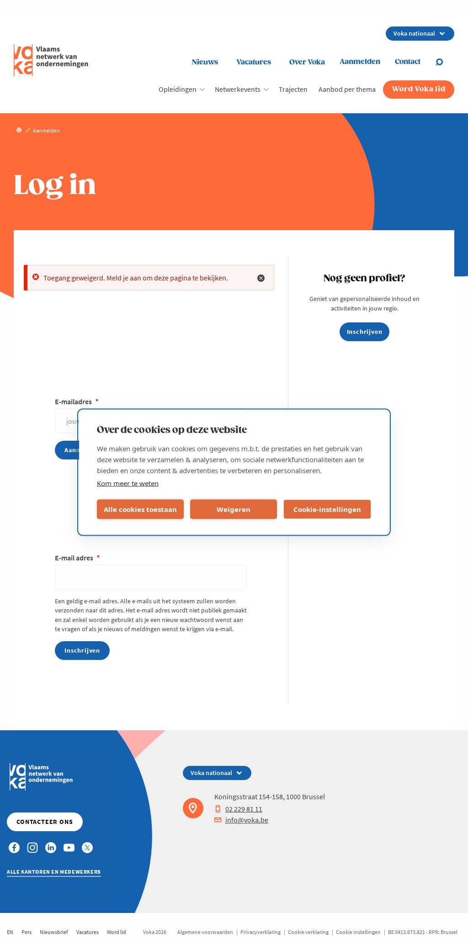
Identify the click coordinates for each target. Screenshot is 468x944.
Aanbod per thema (347, 89)
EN (10, 931)
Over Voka (307, 62)
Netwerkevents (238, 89)
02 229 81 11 (243, 808)
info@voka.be (246, 819)
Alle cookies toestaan (140, 509)
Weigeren (233, 509)
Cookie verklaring (308, 931)
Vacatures (253, 62)
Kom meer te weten (128, 482)
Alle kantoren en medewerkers (54, 871)
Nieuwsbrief (54, 931)
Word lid (116, 931)
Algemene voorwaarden (205, 931)
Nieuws (205, 62)
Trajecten (293, 89)
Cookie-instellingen (327, 509)
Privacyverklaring (260, 931)
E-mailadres (74, 401)
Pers (26, 931)
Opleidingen (178, 89)
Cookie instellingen (358, 931)
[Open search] (444, 62)
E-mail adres (75, 557)
